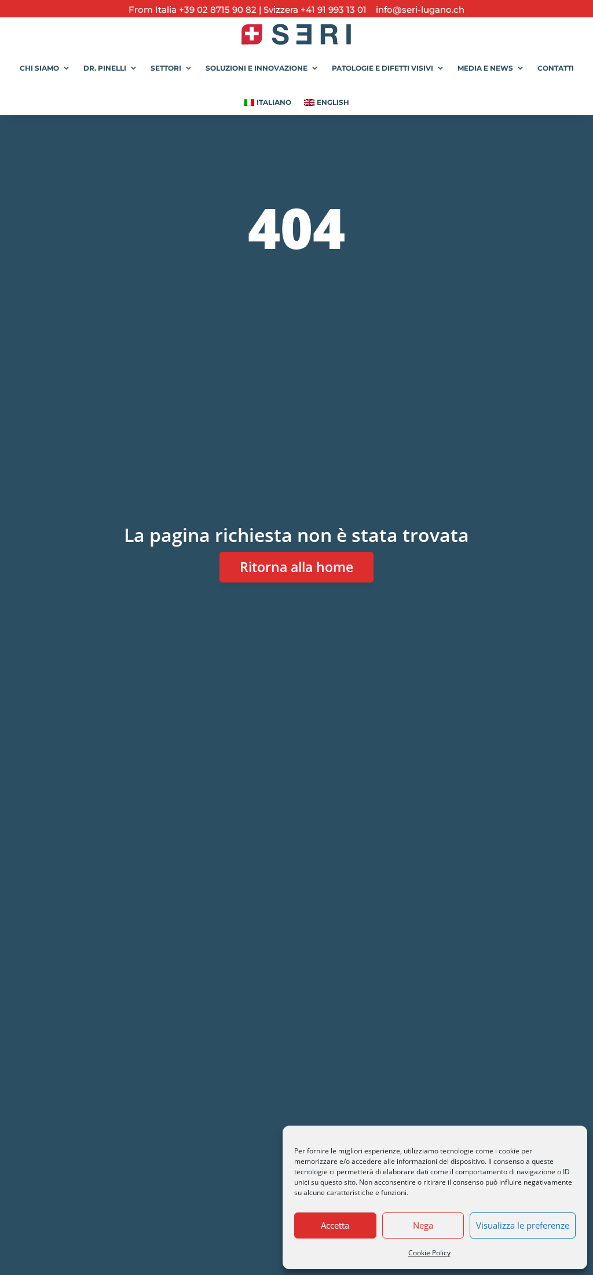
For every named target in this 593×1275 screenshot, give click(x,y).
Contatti (555, 68)
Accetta (335, 1225)
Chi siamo (39, 68)
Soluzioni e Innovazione (257, 68)
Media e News (485, 68)
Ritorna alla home (296, 567)
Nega (423, 1225)
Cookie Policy (429, 1253)
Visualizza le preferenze (522, 1225)
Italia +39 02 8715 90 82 (207, 9)
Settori (166, 68)
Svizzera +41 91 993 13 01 (315, 9)
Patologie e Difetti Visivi (382, 68)
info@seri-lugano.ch (416, 9)
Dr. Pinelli (104, 68)
